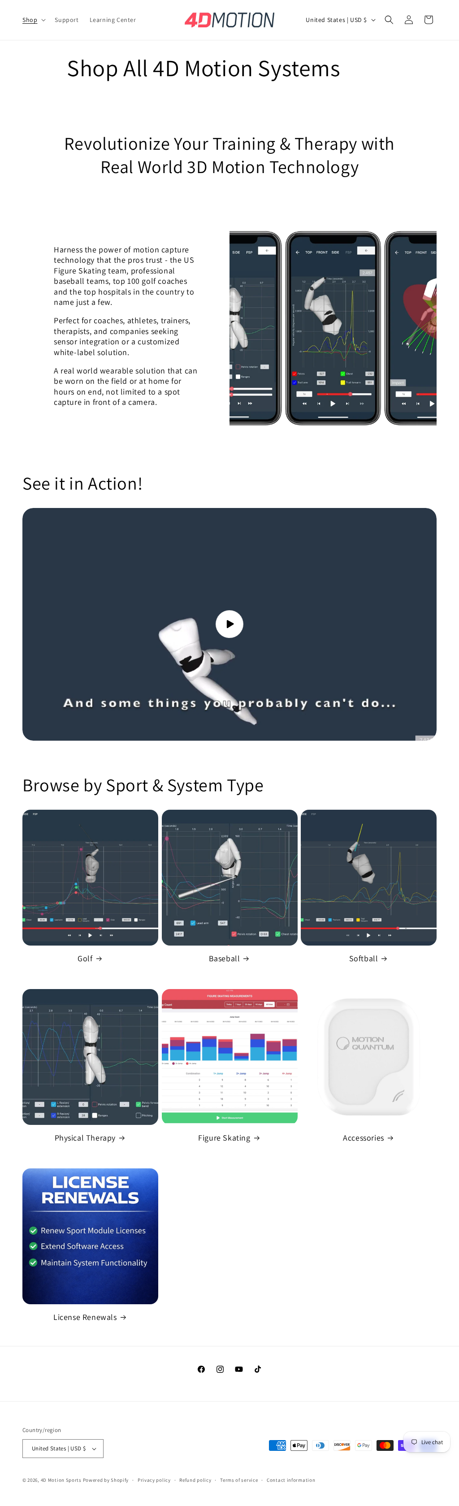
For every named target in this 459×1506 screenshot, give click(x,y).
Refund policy (195, 1480)
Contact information (291, 1480)
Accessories (363, 1138)
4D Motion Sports (61, 1480)
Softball (363, 958)
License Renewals (85, 1317)
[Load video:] (229, 624)
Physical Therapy (85, 1138)
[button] (33, 19)
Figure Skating (224, 1138)
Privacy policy (154, 1480)
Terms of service (239, 1480)
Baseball (224, 958)
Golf (85, 958)
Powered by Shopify (106, 1480)
